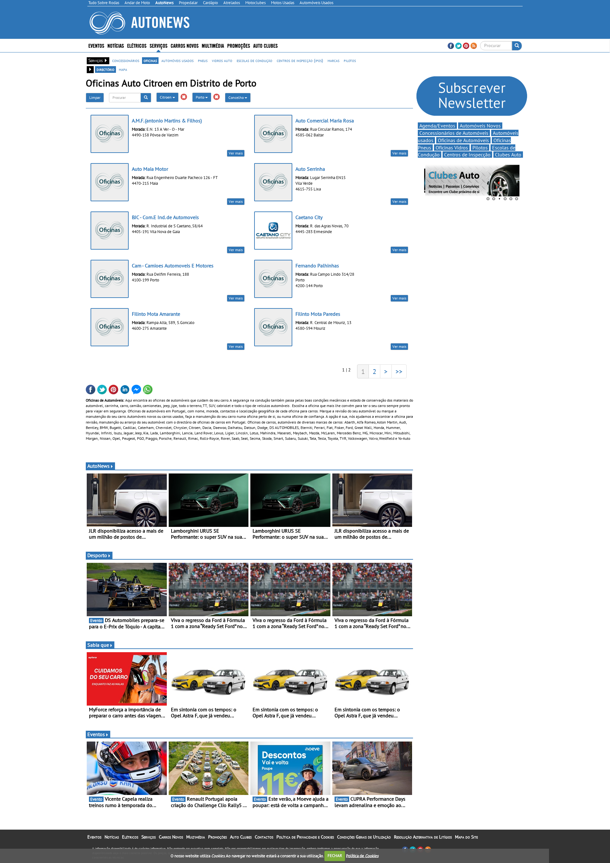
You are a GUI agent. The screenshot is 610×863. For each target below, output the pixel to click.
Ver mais (236, 153)
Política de (362, 855)
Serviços (148, 837)
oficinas (150, 60)
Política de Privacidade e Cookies (305, 837)
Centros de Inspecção (467, 154)
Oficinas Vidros (452, 147)
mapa (123, 69)
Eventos (96, 45)
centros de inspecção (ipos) (300, 60)
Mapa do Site (466, 837)
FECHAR (335, 855)
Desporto (97, 555)
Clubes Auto (508, 154)
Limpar (94, 97)
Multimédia (213, 45)
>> (399, 371)
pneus (202, 60)
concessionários (125, 60)
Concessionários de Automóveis (453, 133)
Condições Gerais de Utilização (364, 837)
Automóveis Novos (480, 125)
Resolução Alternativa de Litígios (423, 837)
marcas (333, 60)
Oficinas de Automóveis (463, 140)
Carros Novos (185, 45)
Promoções (238, 45)
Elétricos (130, 837)
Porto (200, 97)
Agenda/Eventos (437, 125)
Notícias (112, 837)
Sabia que (98, 645)
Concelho (236, 97)
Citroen (166, 97)
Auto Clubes (241, 837)
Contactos (264, 837)
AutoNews (98, 466)
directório (105, 69)
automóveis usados (177, 60)
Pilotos (480, 147)
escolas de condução (254, 60)
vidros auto (222, 60)
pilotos (350, 60)
